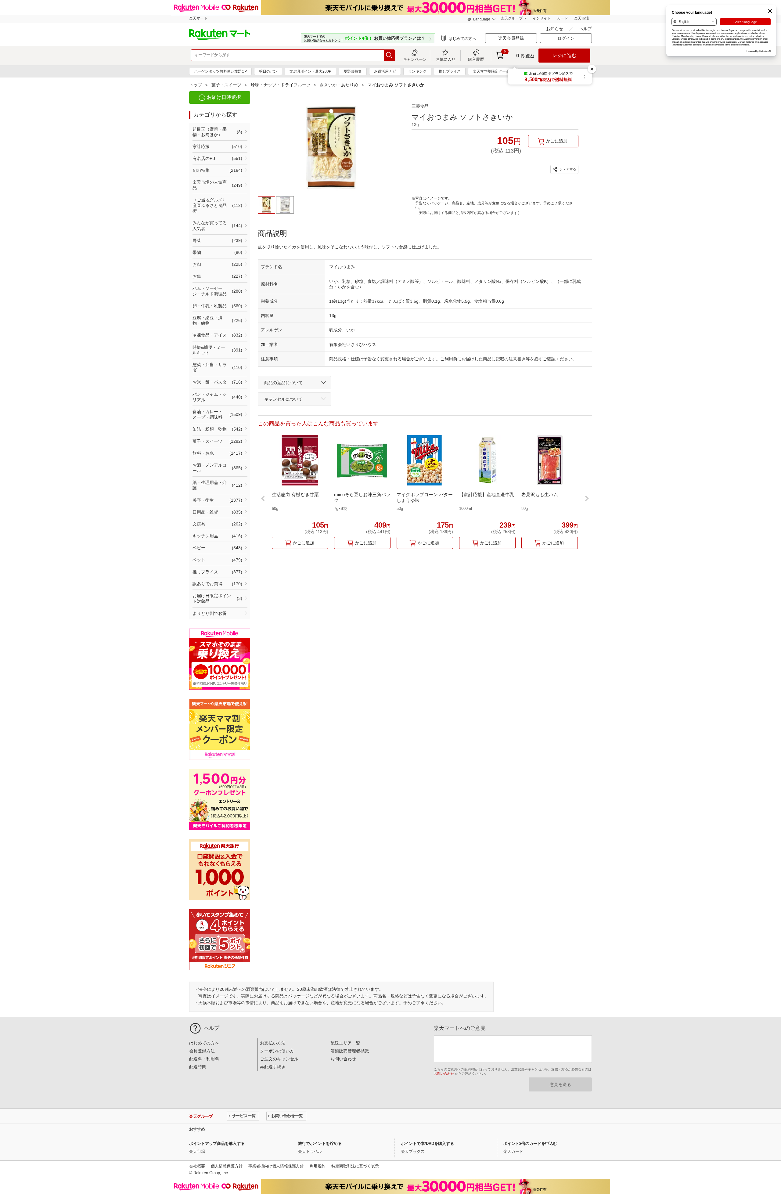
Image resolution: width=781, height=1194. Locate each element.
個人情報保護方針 (227, 1166)
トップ (195, 84)
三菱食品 (420, 106)
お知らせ (555, 28)
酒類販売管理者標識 (349, 1050)
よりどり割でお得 (210, 613)
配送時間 (197, 1066)
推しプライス (450, 71)
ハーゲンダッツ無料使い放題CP (220, 71)
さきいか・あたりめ (339, 84)
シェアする (567, 169)
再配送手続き (273, 1066)
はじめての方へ (462, 39)
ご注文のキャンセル (279, 1058)
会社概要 (197, 1166)
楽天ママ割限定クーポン (493, 71)
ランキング (417, 71)
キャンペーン (415, 59)
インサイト (542, 18)
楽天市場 (581, 18)
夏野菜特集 (353, 71)
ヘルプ (585, 28)
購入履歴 (476, 59)
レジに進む (564, 55)
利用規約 (318, 1166)
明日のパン (268, 71)
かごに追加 (556, 141)
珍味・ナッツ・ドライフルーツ (281, 84)
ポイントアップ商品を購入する (217, 1143)
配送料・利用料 (204, 1058)
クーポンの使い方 (277, 1050)
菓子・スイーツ (226, 84)
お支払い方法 (273, 1043)
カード (562, 18)
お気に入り (445, 59)
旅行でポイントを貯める (320, 1143)
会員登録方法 (202, 1050)
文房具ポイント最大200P (310, 71)
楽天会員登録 (511, 38)
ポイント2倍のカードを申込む (530, 1143)
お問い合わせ (343, 1058)
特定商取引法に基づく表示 (355, 1166)
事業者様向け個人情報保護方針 (276, 1166)
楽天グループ (512, 18)
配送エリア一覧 (345, 1043)
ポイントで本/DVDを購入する (427, 1143)
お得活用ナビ (385, 71)
